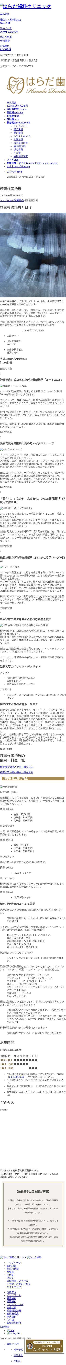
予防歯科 (18, 149)
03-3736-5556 (14, 171)
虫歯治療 (18, 139)
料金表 (10, 1271)
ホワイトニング (22, 136)
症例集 (10, 1274)
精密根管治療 (21, 142)
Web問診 (4, 14)
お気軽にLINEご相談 (17, 105)
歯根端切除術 (21, 156)
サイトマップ (14, 1287)
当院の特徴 (13, 1268)
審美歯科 (18, 129)
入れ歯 (17, 152)
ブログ (10, 1277)
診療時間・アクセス (17, 1280)
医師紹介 (11, 1265)
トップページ (14, 1262)
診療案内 (11, 1292)
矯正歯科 (18, 132)
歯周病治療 (19, 146)
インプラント (21, 126)
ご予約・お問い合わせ (18, 1284)
